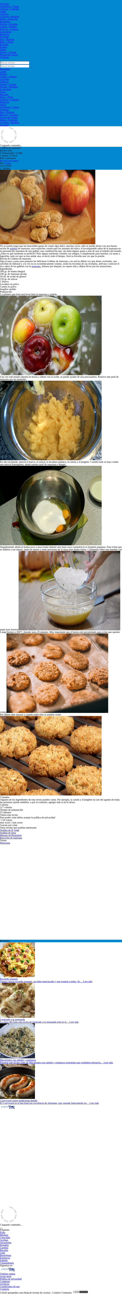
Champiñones (7, 1263)
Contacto (4, 1289)
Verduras (4, 57)
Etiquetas (4, 1229)
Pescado (4, 44)
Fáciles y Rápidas (9, 24)
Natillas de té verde (9, 830)
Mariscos (4, 34)
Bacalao (4, 1250)
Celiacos (4, 14)
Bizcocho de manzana (11, 837)
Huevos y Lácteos (9, 29)
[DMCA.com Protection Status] (80, 1292)
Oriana (7, 163)
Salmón (4, 1260)
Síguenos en (6, 1265)
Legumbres (5, 31)
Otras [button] (2, 91)
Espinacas (5, 1257)
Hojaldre (4, 1245)
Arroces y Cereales (9, 8)
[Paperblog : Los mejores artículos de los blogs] (8, 1108)
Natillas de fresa (8, 832)
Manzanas (5, 843)
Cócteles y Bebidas (9, 16)
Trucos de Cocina (9, 54)
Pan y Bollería (7, 39)
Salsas (3, 49)
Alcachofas (5, 1242)
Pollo (2, 1232)
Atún (2, 1252)
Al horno (4, 3)
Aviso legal (5, 1276)
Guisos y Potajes (8, 26)
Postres (3, 47)
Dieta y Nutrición (8, 19)
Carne (3, 11)
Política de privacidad (11, 1278)
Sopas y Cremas (8, 52)
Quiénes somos (7, 1273)
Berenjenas (5, 1255)
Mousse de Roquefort (11, 835)
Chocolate (5, 1237)
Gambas (4, 1247)
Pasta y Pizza (6, 42)
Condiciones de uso (10, 1286)
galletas (13, 248)
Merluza (4, 1235)
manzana (36, 266)
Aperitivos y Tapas (9, 6)
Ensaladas (5, 21)
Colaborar (5, 1281)
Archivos (4, 1284)
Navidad (4, 36)
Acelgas (4, 1240)
